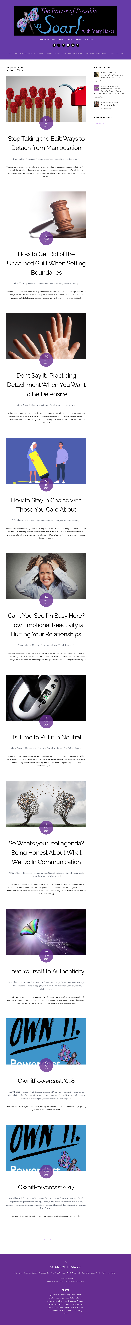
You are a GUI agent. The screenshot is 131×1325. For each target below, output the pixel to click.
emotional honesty (70, 873)
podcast (78, 985)
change (57, 982)
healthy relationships (68, 520)
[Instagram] (68, 45)
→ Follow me (99, 124)
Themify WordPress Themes (74, 1281)
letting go (39, 1201)
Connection (65, 1198)
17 (33, 1198)
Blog (16, 53)
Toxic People (63, 1098)
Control (51, 873)
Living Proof (101, 53)
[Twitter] (54, 45)
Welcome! (89, 53)
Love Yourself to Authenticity (46, 971)
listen (46, 1201)
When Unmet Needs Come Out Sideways (110, 104)
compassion (72, 982)
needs (81, 873)
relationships (36, 876)
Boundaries (42, 159)
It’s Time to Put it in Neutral (46, 737)
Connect (40, 53)
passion (71, 985)
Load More (46, 1239)
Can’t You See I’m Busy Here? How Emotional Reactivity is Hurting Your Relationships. (46, 625)
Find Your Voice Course (56, 53)
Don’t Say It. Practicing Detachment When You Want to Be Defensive (46, 385)
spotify (46, 1098)
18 (33, 1092)
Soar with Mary (65, 1278)
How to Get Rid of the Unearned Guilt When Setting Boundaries (46, 263)
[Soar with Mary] (65, 34)
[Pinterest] (64, 45)
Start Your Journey (116, 53)
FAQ (9, 53)
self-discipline (36, 1098)
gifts (40, 985)
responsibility (48, 876)
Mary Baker (19, 159)
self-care (58, 283)
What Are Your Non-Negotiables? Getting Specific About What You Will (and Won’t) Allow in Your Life (109, 90)
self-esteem (68, 405)
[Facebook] (59, 45)
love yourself (48, 985)
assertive (46, 645)
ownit (38, 1095)
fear (65, 748)
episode (28, 985)
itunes (81, 1092)
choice (50, 520)
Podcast (26, 1092)
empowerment (65, 1092)
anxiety (43, 748)
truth (57, 876)
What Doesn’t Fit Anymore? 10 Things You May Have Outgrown (112, 75)
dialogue (59, 405)
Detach (51, 159)
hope (77, 748)
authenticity (38, 982)
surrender (53, 1098)
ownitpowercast (60, 985)
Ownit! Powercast (75, 53)
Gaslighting (60, 159)
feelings (71, 748)
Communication (40, 873)
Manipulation (71, 159)
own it (32, 1095)
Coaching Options (27, 53)
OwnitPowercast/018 (46, 1080)
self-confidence (52, 1205)
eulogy (35, 985)
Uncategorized (31, 748)
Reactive (68, 645)
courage (80, 982)
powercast (53, 1095)
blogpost (31, 159)
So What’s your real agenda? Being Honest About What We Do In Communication (46, 852)
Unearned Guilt (69, 283)
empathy (21, 985)
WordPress (59, 1281)
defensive (45, 405)
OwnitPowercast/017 (46, 1187)
